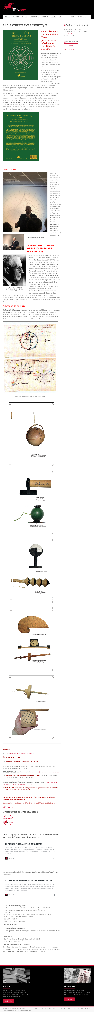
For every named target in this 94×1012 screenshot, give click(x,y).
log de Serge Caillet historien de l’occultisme (18, 753)
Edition (6, 986)
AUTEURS (16, 17)
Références (69, 986)
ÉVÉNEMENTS (34, 17)
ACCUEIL (7, 17)
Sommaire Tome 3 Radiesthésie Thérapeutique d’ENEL (30, 788)
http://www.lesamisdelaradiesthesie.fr (48, 772)
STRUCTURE (82, 17)
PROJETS (45, 17)
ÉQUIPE (53, 17)
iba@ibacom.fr (68, 33)
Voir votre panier (69, 49)
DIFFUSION (71, 17)
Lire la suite (8, 1001)
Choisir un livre (68, 45)
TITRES (24, 17)
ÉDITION (62, 17)
